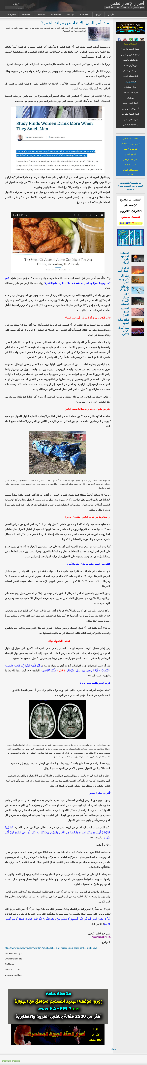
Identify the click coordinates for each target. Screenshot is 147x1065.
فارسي (111, 14)
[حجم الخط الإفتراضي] (16, 4)
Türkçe (70, 14)
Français (26, 14)
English (12, 14)
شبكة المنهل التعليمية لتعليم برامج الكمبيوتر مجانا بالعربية (130, 185)
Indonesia (56, 14)
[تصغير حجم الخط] (13, 4)
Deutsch (41, 14)
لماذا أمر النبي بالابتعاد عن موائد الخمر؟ (76, 22)
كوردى (98, 14)
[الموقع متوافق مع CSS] (16, 1062)
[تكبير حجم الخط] (19, 4)
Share (113, 1049)
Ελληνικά (84, 14)
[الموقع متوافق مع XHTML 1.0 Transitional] (6, 1062)
